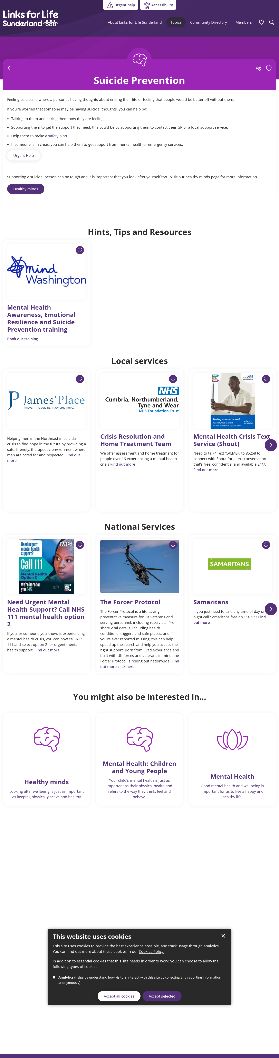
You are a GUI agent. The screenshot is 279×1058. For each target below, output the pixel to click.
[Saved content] (261, 22)
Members (243, 22)
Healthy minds (25, 188)
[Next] (271, 445)
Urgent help (124, 4)
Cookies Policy (151, 951)
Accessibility (156, 5)
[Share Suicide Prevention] (258, 68)
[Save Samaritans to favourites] (266, 545)
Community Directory (208, 22)
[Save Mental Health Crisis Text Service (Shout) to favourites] (266, 379)
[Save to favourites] (80, 379)
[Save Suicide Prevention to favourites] (269, 68)
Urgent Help (23, 155)
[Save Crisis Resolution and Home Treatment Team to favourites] (173, 379)
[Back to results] (9, 68)
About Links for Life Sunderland (135, 22)
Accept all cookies (119, 995)
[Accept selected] (223, 936)
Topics (176, 22)
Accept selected (162, 995)
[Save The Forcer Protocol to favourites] (173, 545)
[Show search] (272, 22)
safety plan (57, 135)
